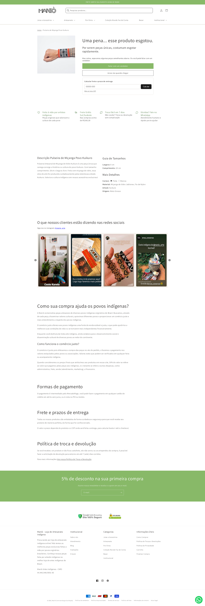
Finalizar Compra (143, 554)
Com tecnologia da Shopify (64, 600)
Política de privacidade (98, 600)
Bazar (105, 554)
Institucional (108, 558)
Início (39, 30)
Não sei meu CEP (90, 91)
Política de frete (126, 600)
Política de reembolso (82, 600)
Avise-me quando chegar (118, 73)
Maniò (54, 600)
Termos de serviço (113, 600)
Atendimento (75, 541)
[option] (53, 260)
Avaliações (74, 550)
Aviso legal (154, 600)
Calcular (146, 87)
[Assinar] (121, 492)
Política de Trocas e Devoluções (149, 541)
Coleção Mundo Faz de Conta (114, 550)
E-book (73, 554)
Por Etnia (106, 546)
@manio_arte (60, 228)
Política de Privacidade (145, 546)
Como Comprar (142, 537)
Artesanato (107, 541)
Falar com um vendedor (118, 66)
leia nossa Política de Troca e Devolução (74, 459)
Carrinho (140, 550)
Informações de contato (141, 600)
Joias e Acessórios (110, 537)
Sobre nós (74, 537)
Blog (72, 546)
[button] (45, 20)
